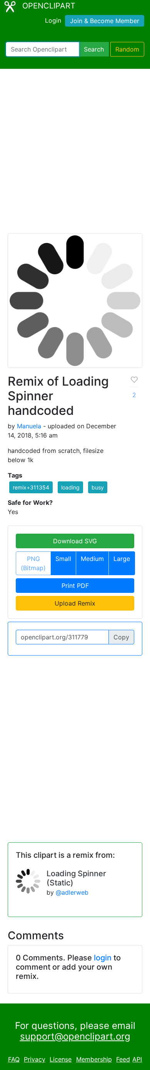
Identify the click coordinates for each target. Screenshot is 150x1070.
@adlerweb (72, 892)
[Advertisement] (75, 155)
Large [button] (121, 558)
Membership (94, 1059)
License (61, 1059)
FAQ (14, 1059)
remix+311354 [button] (31, 487)
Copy (121, 637)
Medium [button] (92, 558)
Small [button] (63, 558)
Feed (123, 1059)
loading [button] (70, 487)
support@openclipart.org (75, 1036)
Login (53, 20)
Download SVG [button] (75, 541)
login (103, 957)
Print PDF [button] (75, 585)
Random (127, 49)
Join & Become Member (104, 21)
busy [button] (98, 487)
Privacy (34, 1059)
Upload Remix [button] (75, 603)
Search (94, 49)
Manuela (29, 426)
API (137, 1059)
